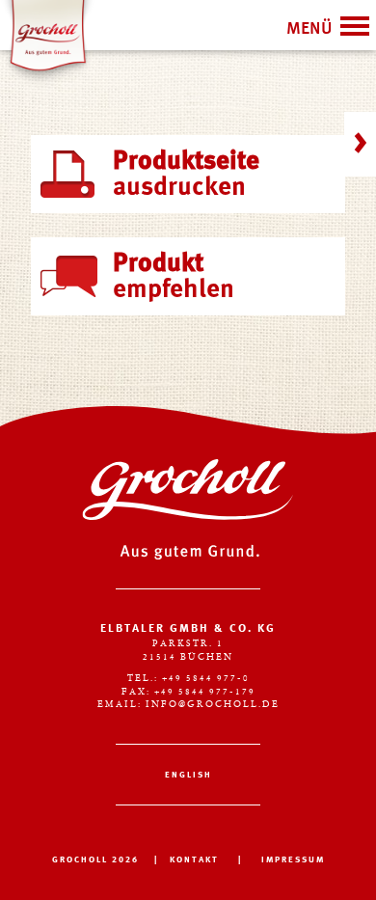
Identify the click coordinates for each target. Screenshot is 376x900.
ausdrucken (186, 175)
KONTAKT (194, 860)
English (188, 775)
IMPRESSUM (293, 860)
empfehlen (173, 277)
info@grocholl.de (213, 704)
